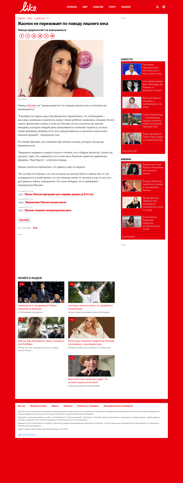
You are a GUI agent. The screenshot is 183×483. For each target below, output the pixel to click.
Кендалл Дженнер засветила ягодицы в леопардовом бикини (153, 186)
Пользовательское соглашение (118, 405)
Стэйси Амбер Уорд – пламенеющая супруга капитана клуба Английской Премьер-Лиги (153, 120)
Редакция (68, 405)
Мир (85, 6)
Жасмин (32, 105)
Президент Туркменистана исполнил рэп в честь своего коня (152, 69)
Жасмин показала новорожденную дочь (45, 210)
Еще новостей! (129, 150)
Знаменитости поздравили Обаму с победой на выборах (38, 307)
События (98, 6)
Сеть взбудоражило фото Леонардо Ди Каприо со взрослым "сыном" (153, 86)
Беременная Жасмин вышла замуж (42, 202)
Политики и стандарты (88, 405)
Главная (21, 18)
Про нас (21, 405)
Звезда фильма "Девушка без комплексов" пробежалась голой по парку (153, 203)
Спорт (112, 6)
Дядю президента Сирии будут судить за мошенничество (153, 136)
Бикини (126, 6)
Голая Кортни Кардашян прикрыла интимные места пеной (151, 222)
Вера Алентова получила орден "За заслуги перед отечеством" (87, 380)
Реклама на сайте (38, 405)
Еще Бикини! (128, 236)
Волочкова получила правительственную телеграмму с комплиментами (91, 342)
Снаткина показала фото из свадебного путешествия (90, 307)
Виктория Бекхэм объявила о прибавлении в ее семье (152, 102)
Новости (126, 59)
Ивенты (55, 405)
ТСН (35, 228)
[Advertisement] (66, 254)
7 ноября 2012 (39, 18)
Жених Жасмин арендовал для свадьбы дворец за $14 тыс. (56, 194)
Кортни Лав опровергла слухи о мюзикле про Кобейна (41, 342)
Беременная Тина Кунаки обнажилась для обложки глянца (153, 169)
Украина (72, 6)
